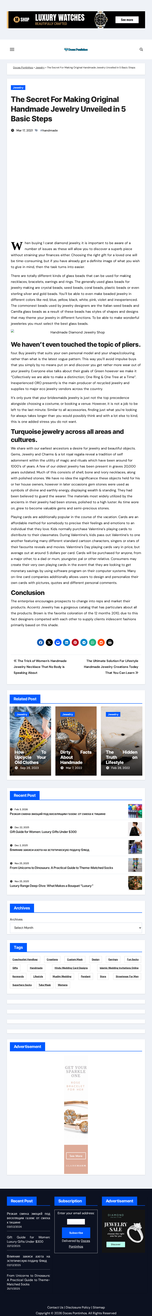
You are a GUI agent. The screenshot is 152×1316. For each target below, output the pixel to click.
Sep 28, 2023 (29, 768)
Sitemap (99, 1307)
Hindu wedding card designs (71, 968)
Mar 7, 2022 (74, 768)
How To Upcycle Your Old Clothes (30, 757)
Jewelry (40, 67)
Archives (16, 919)
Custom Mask (75, 959)
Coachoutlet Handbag (25, 959)
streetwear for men (127, 976)
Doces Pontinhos (23, 67)
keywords (18, 976)
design (95, 959)
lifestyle (38, 976)
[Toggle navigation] (12, 49)
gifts (15, 968)
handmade (50, 130)
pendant (85, 976)
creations (52, 959)
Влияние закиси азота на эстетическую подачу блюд (49, 850)
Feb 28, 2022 (120, 768)
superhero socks (22, 985)
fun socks (133, 959)
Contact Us (55, 1307)
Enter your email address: (76, 1230)
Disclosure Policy (78, 1307)
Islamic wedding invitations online (119, 968)
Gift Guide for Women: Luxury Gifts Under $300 (43, 832)
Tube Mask (45, 985)
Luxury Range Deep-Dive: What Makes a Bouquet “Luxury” (51, 886)
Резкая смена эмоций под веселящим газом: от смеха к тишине (57, 814)
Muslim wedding (62, 976)
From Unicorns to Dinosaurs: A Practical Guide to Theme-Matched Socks (61, 868)
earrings (113, 959)
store (103, 976)
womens (62, 985)
